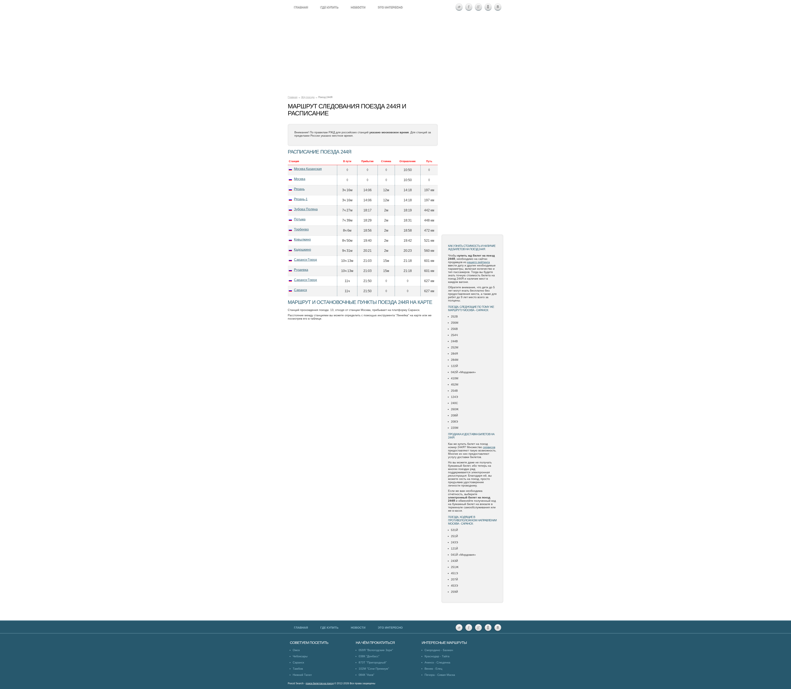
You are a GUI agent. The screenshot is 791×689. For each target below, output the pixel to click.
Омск (296, 650)
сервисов (489, 447)
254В (454, 390)
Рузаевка (301, 270)
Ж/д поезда (308, 97)
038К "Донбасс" (369, 656)
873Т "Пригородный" (373, 662)
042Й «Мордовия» (463, 372)
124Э (454, 396)
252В (454, 316)
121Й (454, 548)
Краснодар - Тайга (437, 656)
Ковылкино (302, 239)
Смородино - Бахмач (439, 650)
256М (454, 322)
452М (454, 384)
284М (454, 359)
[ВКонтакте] (498, 7)
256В (454, 328)
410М (454, 378)
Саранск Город (305, 259)
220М (454, 427)
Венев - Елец (433, 668)
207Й (454, 579)
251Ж (455, 567)
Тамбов (298, 668)
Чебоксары (300, 656)
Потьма (299, 219)
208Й (454, 415)
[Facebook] (469, 7)
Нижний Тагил (302, 674)
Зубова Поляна (306, 209)
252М (454, 347)
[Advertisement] (472, 166)
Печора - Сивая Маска (440, 674)
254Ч (454, 335)
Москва (299, 179)
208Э (454, 421)
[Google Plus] (478, 7)
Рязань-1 (301, 199)
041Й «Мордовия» (463, 554)
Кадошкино (302, 249)
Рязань (299, 189)
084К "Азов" (366, 674)
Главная (292, 97)
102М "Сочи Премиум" (374, 668)
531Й (454, 530)
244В (454, 341)
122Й (454, 366)
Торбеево (301, 229)
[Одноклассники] (488, 7)
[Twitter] (459, 7)
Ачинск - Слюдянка (437, 662)
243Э (454, 542)
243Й (454, 560)
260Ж (455, 409)
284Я (454, 353)
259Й (454, 591)
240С (454, 403)
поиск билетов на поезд (320, 683)
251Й (454, 536)
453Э (454, 585)
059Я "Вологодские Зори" (376, 650)
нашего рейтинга (478, 262)
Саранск (300, 290)
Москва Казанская (308, 169)
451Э (454, 573)
